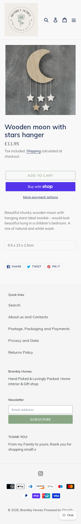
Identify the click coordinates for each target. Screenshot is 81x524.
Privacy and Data (23, 340)
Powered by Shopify (58, 510)
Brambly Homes (31, 510)
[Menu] (73, 20)
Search (14, 305)
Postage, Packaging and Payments (39, 328)
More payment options (40, 197)
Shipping (33, 151)
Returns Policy (20, 352)
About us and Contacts (28, 317)
